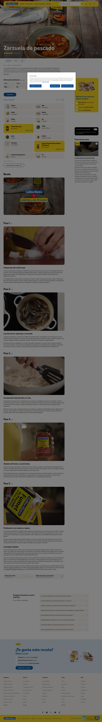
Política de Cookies (45, 81)
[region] (51, 81)
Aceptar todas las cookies (67, 86)
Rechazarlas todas (55, 86)
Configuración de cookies (35, 86)
